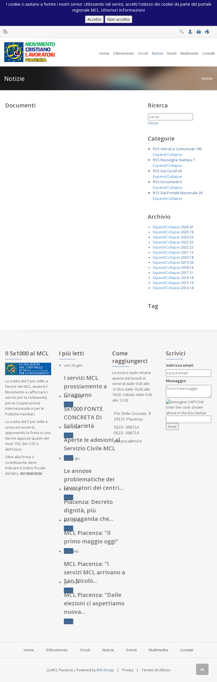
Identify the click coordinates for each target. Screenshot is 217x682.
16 (192, 267)
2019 (185, 262)
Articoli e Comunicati (177, 148)
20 (192, 262)
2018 (185, 267)
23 (192, 237)
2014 (185, 287)
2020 (185, 257)
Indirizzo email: (180, 365)
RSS (156, 148)
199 (198, 148)
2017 (185, 272)
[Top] (202, 669)
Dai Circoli (168, 170)
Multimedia (158, 649)
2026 (185, 227)
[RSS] (5, 31)
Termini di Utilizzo (156, 670)
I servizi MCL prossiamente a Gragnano (85, 386)
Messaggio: (176, 380)
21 (192, 272)
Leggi (68, 404)
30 (201, 192)
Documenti (169, 181)
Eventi (131, 649)
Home (29, 649)
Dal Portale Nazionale (179, 192)
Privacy (127, 670)
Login (198, 30)
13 (192, 252)
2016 (185, 277)
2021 (185, 252)
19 (192, 282)
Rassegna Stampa (176, 159)
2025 (185, 232)
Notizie (207, 78)
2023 (185, 242)
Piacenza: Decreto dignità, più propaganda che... (88, 510)
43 (180, 170)
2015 (185, 282)
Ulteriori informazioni (123, 10)
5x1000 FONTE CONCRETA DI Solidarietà (83, 417)
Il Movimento (57, 649)
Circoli (85, 649)
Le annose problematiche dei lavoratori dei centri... (93, 479)
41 (192, 227)
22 (192, 247)
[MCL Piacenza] (30, 51)
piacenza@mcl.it (128, 441)
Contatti (186, 649)
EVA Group (105, 670)
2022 (185, 247)
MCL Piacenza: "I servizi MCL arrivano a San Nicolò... (94, 572)
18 (192, 232)
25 (192, 242)
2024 (185, 237)
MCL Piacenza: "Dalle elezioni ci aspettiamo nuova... (94, 603)
